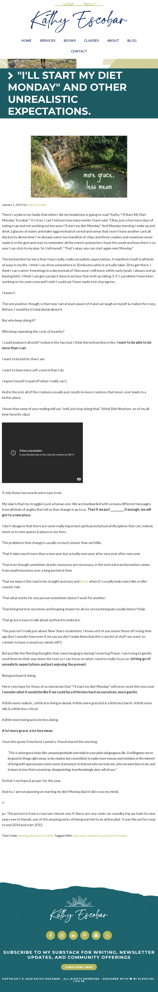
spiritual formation (41, 835)
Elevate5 (146, 978)
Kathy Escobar (79, 17)
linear (84, 581)
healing (23, 835)
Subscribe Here (79, 967)
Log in (79, 981)
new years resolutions (87, 835)
